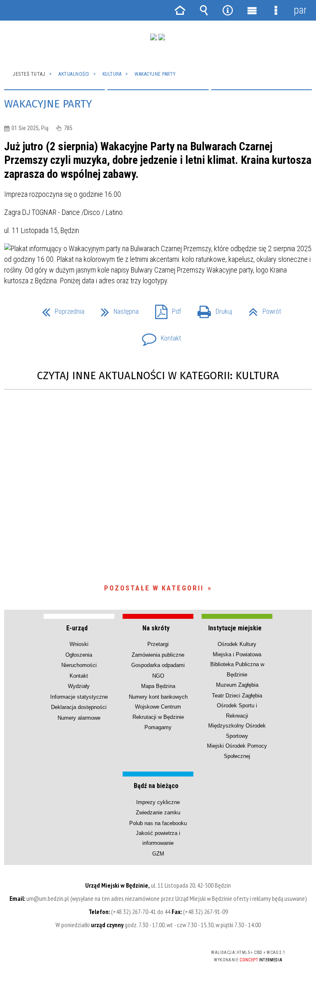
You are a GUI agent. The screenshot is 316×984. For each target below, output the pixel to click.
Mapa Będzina (158, 686)
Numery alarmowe (79, 718)
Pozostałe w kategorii (154, 588)
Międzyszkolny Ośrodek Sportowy (237, 731)
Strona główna (180, 10)
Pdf (165, 309)
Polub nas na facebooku (158, 823)
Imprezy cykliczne (158, 802)
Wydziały (79, 686)
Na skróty (156, 628)
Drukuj (211, 309)
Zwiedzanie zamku (158, 812)
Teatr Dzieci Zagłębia (237, 696)
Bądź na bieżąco (156, 786)
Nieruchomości (79, 665)
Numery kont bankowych (158, 697)
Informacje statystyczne (79, 697)
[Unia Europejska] (161, 37)
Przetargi (158, 644)
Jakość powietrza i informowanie (158, 838)
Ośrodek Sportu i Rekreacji (237, 710)
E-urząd (77, 628)
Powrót (261, 309)
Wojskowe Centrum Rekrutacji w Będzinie (158, 712)
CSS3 (144, 953)
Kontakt (158, 335)
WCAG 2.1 (170, 952)
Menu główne (252, 10)
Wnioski (79, 644)
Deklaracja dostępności (79, 707)
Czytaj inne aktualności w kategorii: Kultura (158, 375)
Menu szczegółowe (276, 10)
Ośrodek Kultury (237, 644)
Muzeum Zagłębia (237, 685)
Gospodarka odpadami (158, 665)
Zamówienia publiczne (158, 655)
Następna (116, 309)
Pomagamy (158, 727)
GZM (158, 854)
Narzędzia (228, 10)
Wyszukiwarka (204, 10)
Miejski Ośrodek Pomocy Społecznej (237, 751)
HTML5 (132, 953)
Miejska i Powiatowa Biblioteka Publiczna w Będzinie (237, 664)
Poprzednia (59, 309)
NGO (158, 676)
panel (300, 10)
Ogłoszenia (78, 655)
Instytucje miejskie (235, 628)
